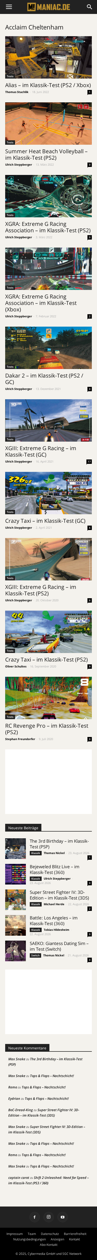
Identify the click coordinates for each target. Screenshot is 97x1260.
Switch (35, 955)
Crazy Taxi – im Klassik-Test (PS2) (46, 659)
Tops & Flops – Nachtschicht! (52, 1075)
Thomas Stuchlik (16, 92)
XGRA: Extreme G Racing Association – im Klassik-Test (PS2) (48, 227)
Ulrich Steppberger (18, 164)
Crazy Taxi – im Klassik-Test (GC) (45, 520)
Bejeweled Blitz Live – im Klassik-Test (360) (54, 869)
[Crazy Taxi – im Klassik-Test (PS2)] (48, 632)
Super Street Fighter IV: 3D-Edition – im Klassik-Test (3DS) (59, 895)
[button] (90, 7)
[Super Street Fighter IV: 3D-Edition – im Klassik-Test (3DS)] (15, 899)
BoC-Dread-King (20, 1110)
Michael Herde (54, 904)
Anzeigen (57, 1239)
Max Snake (16, 1059)
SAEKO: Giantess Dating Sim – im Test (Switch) (59, 946)
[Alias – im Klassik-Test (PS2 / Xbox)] (48, 57)
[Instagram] (48, 1217)
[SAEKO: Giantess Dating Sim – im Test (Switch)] (15, 951)
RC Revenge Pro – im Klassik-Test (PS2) (46, 729)
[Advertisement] (48, 781)
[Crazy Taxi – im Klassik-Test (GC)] (48, 493)
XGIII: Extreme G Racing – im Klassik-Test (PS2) (40, 590)
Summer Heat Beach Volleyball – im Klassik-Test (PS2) (46, 154)
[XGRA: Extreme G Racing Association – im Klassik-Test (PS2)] (48, 196)
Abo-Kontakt (48, 1244)
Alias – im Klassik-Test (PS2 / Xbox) (48, 85)
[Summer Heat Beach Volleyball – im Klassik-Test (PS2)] (48, 123)
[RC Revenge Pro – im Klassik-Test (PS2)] (48, 698)
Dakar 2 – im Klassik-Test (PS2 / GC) (44, 379)
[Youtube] (62, 1217)
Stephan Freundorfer (20, 739)
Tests (10, 76)
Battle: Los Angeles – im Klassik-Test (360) (54, 920)
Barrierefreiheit (75, 1234)
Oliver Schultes (15, 666)
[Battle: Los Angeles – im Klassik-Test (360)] (15, 925)
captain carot (18, 1177)
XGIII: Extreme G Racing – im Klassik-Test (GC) (40, 451)
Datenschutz (50, 1234)
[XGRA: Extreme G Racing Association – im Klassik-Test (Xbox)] (48, 269)
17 (89, 461)
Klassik (35, 853)
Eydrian (14, 1098)
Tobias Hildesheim (56, 930)
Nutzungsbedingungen (29, 1239)
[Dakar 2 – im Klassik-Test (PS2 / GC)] (48, 348)
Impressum (14, 1234)
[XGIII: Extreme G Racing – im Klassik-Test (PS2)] (48, 559)
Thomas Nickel (54, 853)
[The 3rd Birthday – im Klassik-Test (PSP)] (15, 848)
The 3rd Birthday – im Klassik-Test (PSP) (59, 844)
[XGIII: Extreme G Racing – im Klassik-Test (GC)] (48, 420)
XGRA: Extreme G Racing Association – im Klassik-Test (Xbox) (41, 303)
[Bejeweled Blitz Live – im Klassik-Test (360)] (15, 874)
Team (32, 1234)
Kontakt (74, 1239)
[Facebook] (34, 1217)
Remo (12, 1087)
